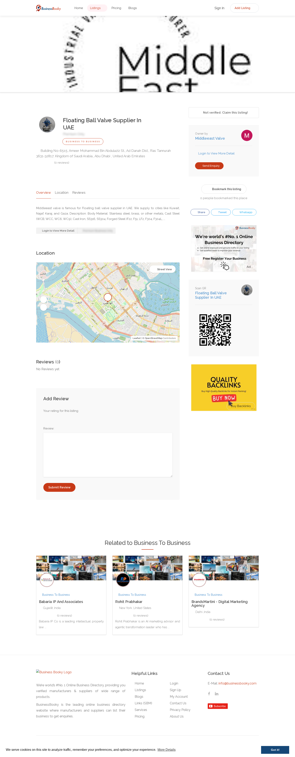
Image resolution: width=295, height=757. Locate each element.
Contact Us (178, 703)
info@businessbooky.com (237, 683)
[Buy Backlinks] (223, 387)
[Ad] (223, 248)
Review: (48, 428)
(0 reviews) (61, 162)
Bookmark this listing (226, 189)
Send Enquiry (211, 165)
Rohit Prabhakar (128, 602)
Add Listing (243, 8)
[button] (43, 299)
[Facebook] (209, 694)
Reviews (78, 193)
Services (141, 710)
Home (78, 8)
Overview (43, 193)
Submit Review (59, 487)
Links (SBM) (143, 703)
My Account (179, 697)
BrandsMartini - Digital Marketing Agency (219, 604)
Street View (164, 269)
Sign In (219, 8)
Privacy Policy (180, 710)
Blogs (132, 8)
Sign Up (175, 690)
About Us (177, 716)
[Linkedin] (216, 694)
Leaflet (137, 338)
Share (201, 212)
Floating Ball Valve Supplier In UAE (211, 295)
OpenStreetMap (153, 338)
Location (61, 193)
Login (174, 683)
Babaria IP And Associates (61, 602)
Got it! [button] (275, 749)
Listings (95, 8)
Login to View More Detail (58, 230)
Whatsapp (245, 212)
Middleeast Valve (210, 138)
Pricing (116, 8)
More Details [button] (167, 749)
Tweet (222, 212)
